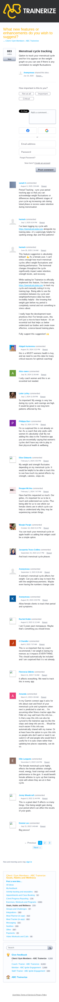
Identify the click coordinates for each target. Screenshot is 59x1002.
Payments (10, 933)
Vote (9, 59)
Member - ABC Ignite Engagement (26, 967)
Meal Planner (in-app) (15, 916)
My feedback (11, 888)
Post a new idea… (14, 881)
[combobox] (28, 948)
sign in (29, 862)
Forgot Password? (27, 158)
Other (8, 930)
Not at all (28, 93)
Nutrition (10, 926)
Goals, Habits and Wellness (21, 877)
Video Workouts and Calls (17, 936)
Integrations (11, 912)
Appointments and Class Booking (20, 895)
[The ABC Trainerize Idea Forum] (29, 11)
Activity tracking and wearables (19, 892)
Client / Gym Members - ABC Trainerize (25, 875)
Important (44, 93)
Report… (39, 76)
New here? (37, 163)
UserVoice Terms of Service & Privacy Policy (29, 995)
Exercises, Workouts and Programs (21, 902)
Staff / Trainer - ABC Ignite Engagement (28, 971)
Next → (37, 847)
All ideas (10, 885)
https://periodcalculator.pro (31, 229)
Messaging (11, 923)
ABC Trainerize (19, 977)
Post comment (45, 169)
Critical (28, 98)
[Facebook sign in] (28, 130)
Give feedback (19, 954)
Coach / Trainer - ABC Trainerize (26, 964)
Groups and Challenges (16, 909)
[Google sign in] (47, 130)
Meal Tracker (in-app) (15, 919)
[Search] (50, 948)
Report (44, 186)
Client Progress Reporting (17, 899)
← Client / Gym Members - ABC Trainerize (21, 41)
